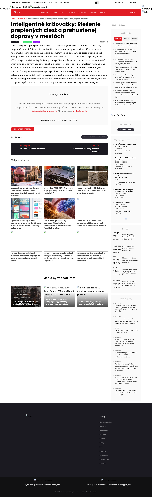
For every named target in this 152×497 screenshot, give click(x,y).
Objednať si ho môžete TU (44, 111)
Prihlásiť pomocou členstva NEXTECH (59, 120)
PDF (50, 3)
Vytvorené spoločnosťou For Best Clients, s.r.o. (43, 485)
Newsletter (64, 3)
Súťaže (102, 12)
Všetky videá (126, 130)
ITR (56, 3)
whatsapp (27, 42)
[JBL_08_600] (126, 115)
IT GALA (102, 426)
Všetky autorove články (94, 137)
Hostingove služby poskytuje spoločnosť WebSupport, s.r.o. (109, 485)
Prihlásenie (119, 3)
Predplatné (26, 3)
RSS (100, 447)
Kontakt (102, 463)
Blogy (101, 443)
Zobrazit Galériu (22, 129)
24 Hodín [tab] (118, 38)
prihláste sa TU (80, 111)
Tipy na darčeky (58, 12)
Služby (133, 3)
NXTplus (93, 12)
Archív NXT (82, 12)
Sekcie (132, 12)
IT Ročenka (103, 430)
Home (13, 19)
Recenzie (71, 12)
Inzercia (102, 451)
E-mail (36, 42)
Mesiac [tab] (134, 38)
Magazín (44, 12)
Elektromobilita (40, 3)
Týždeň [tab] (126, 38)
